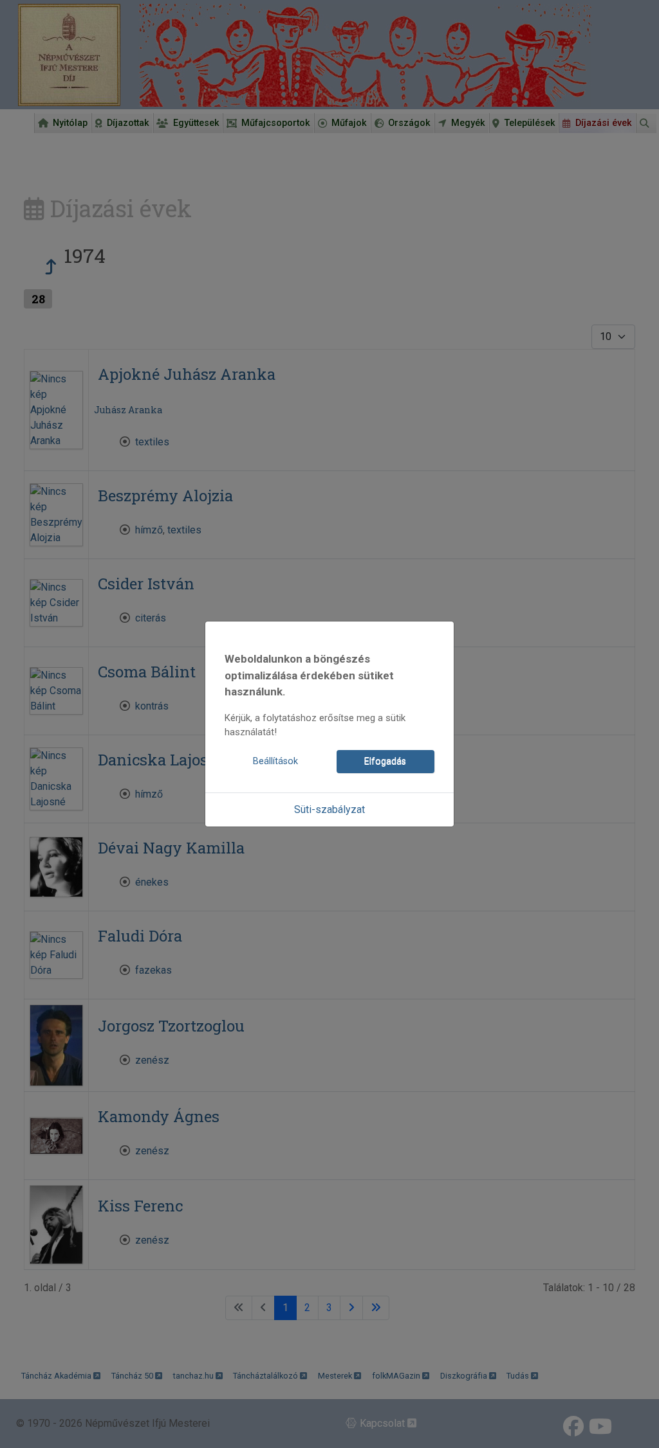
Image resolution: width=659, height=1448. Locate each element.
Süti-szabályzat (329, 809)
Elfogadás (385, 761)
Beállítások (275, 761)
